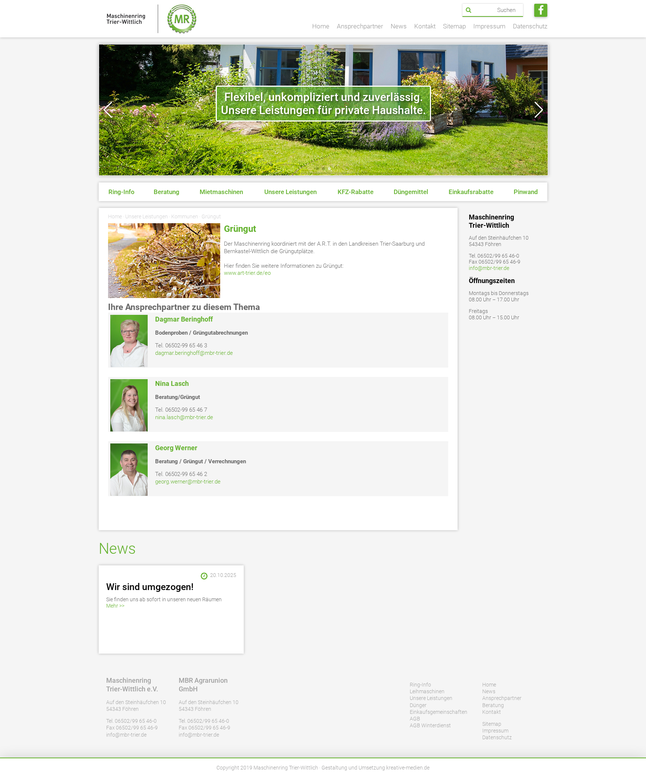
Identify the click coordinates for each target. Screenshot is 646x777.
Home (320, 26)
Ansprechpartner (360, 26)
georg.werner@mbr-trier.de (188, 481)
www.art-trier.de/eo (247, 273)
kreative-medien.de (408, 768)
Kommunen (184, 216)
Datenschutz (530, 26)
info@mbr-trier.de (489, 268)
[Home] (151, 18)
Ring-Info (121, 192)
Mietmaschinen (221, 192)
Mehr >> (115, 606)
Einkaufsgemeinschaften (438, 712)
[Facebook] (540, 10)
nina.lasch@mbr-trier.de (184, 417)
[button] (108, 110)
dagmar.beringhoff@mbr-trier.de (194, 353)
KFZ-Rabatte (355, 192)
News (399, 26)
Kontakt (425, 26)
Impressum (489, 26)
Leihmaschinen (427, 691)
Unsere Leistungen (290, 192)
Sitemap (454, 26)
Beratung (166, 192)
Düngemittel (411, 192)
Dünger (418, 705)
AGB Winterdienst (430, 725)
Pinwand (526, 192)
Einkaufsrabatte (471, 192)
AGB (415, 719)
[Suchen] (468, 10)
